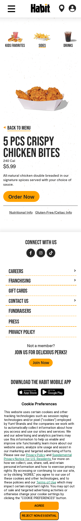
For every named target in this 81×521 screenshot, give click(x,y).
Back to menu (19, 128)
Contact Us (19, 301)
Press (14, 321)
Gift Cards (18, 290)
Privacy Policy (22, 332)
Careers (16, 271)
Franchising (20, 280)
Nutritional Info (21, 212)
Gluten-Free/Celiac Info (53, 212)
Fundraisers (20, 311)
